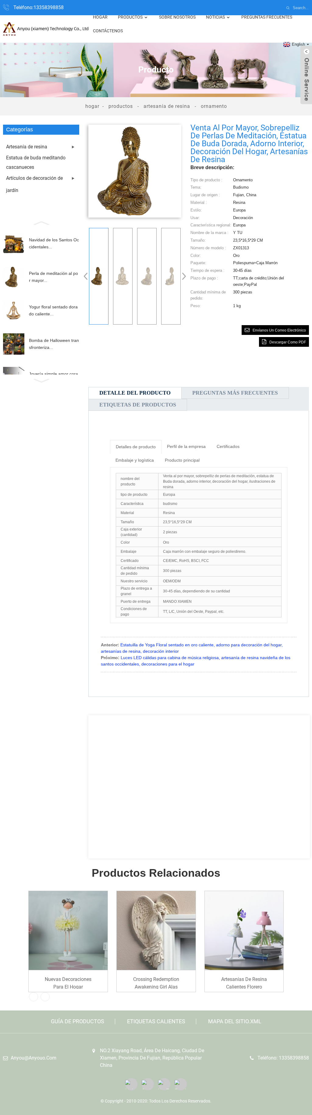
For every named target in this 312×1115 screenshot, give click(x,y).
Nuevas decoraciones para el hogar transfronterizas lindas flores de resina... (68, 982)
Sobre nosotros (177, 17)
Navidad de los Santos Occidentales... (54, 243)
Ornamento (214, 106)
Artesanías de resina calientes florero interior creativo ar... (244, 982)
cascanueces (20, 167)
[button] (41, 222)
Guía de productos (77, 1021)
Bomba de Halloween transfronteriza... (54, 344)
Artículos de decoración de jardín (34, 184)
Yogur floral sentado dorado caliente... (53, 310)
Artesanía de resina (167, 106)
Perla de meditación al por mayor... (53, 276)
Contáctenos (108, 30)
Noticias (215, 17)
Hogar (100, 17)
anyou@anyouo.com (33, 1058)
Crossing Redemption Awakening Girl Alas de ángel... (156, 982)
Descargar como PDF (287, 342)
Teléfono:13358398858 (38, 7)
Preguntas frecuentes (266, 17)
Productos (130, 17)
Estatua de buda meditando (36, 158)
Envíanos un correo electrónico (279, 330)
